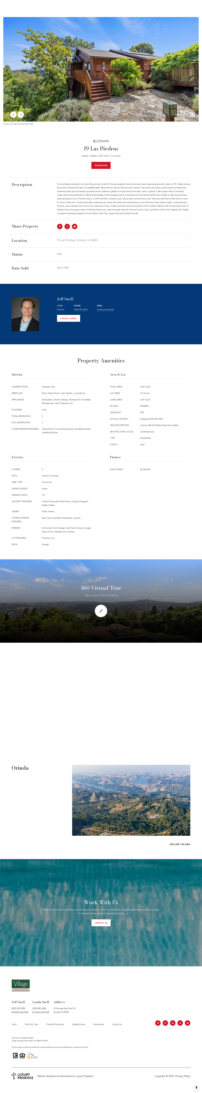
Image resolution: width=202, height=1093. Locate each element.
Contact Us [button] (101, 922)
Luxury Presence (84, 1076)
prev (13, 114)
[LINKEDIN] (172, 1023)
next (21, 114)
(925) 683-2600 (39, 1008)
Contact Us (117, 1024)
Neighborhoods (78, 1024)
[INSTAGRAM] (165, 1023)
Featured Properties (55, 1024)
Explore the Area (180, 844)
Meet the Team (31, 1024)
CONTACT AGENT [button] (68, 318)
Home (14, 1024)
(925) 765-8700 (80, 309)
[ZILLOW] (187, 1023)
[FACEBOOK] (158, 1023)
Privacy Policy (182, 1076)
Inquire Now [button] (101, 165)
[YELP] (180, 1023)
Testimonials (98, 1024)
